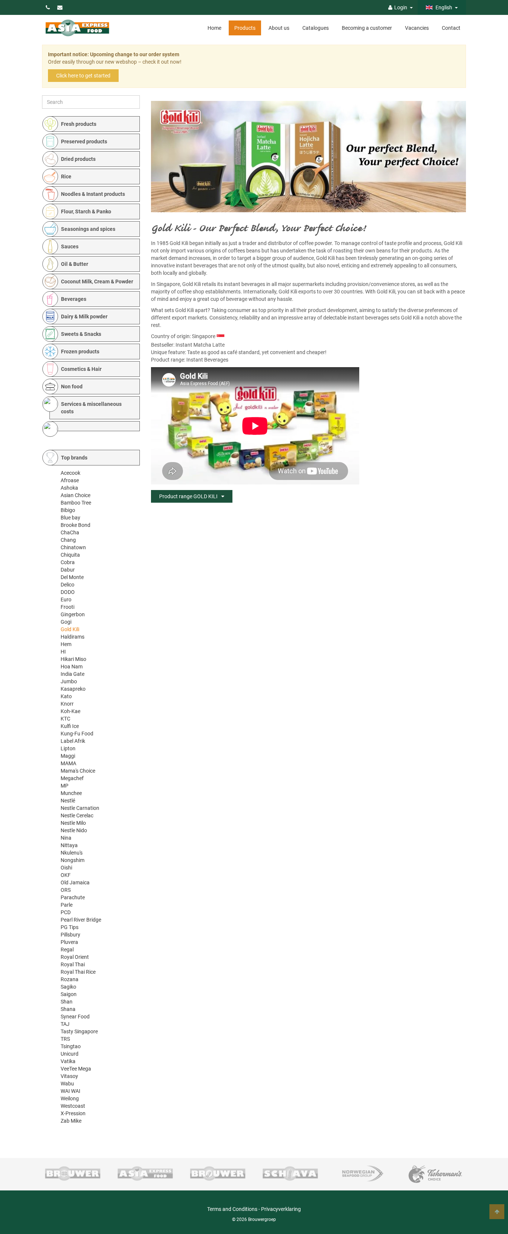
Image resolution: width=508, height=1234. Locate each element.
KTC (65, 719)
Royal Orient (75, 957)
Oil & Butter (74, 264)
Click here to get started (83, 76)
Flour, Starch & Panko (86, 211)
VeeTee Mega (76, 1069)
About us (279, 28)
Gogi (66, 622)
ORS (66, 890)
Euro (66, 599)
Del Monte (72, 577)
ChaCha (70, 532)
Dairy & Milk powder (84, 316)
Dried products (78, 159)
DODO (68, 592)
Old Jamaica (75, 882)
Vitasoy (69, 1076)
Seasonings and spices (88, 229)
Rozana (69, 979)
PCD (66, 912)
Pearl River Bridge (81, 920)
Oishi (66, 868)
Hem (66, 644)
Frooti (67, 607)
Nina (66, 838)
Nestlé (68, 801)
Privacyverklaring (281, 1209)
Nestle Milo (73, 823)
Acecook (70, 473)
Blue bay (70, 518)
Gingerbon (73, 614)
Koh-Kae (70, 711)
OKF (66, 875)
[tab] (94, 124)
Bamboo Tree (76, 503)
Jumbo (69, 681)
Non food (72, 386)
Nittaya (69, 845)
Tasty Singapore (79, 1031)
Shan (67, 1002)
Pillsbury (70, 935)
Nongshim (72, 860)
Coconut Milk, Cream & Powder (97, 281)
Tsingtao (71, 1046)
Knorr (67, 704)
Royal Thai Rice (78, 972)
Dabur (68, 570)
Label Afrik (73, 741)
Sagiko (68, 987)
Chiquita (70, 555)
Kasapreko (73, 689)
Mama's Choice (78, 771)
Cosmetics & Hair (81, 369)
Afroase (70, 480)
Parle (67, 905)
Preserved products (84, 141)
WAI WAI (70, 1091)
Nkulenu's (72, 853)
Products (244, 28)
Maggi (68, 756)
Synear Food (75, 1017)
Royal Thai (73, 964)
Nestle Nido (74, 830)
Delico (67, 585)
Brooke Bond (75, 525)
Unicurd (69, 1054)
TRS (65, 1039)
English (443, 7)
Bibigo (68, 510)
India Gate (72, 674)
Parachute (73, 897)
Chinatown (73, 547)
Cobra (68, 562)
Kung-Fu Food (77, 734)
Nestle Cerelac (77, 815)
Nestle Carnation (80, 808)
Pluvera (69, 942)
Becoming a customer (367, 28)
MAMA (68, 763)
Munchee (71, 793)
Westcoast (73, 1106)
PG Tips (69, 927)
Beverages (73, 299)
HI (63, 652)
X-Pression (73, 1113)
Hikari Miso (73, 659)
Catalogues (315, 28)
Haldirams (72, 637)
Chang (68, 540)
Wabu (67, 1084)
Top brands (74, 458)
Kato (66, 696)
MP (64, 786)
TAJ (65, 1024)
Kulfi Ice (70, 726)
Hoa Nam (72, 667)
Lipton (68, 748)
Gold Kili (70, 629)
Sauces (69, 246)
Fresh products (78, 124)
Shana (68, 1009)
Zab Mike (71, 1121)
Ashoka (69, 488)
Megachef (72, 778)
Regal (67, 949)
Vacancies (417, 28)
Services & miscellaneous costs (91, 407)
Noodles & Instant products (93, 194)
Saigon (69, 994)
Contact (451, 28)
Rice (66, 176)
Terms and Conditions (232, 1209)
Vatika (68, 1061)
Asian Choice (75, 495)
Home (214, 28)
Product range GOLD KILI (188, 496)
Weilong (70, 1098)
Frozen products (80, 351)
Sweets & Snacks (81, 334)
